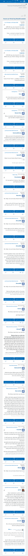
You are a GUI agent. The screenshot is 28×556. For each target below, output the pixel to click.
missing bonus (14, 91)
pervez (19, 490)
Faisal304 (19, 429)
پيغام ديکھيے (8, 529)
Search (20, 7)
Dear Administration (13, 365)
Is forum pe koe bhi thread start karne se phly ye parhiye (11, 518)
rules (23, 35)
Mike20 (19, 467)
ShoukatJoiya (17, 177)
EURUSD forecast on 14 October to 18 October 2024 (11, 50)
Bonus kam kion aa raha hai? (11, 306)
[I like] (23, 42)
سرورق (23, 4)
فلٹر (22, 15)
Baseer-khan (18, 113)
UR (4, 1)
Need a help (15, 174)
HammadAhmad (17, 133)
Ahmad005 (18, 220)
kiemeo (19, 308)
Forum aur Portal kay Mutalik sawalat (14, 19)
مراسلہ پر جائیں (19, 39)
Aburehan (18, 195)
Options (25, 7)
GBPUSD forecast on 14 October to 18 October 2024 (11, 22)
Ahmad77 (18, 329)
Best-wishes (18, 391)
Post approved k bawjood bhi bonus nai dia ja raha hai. (11, 487)
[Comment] (13, 42)
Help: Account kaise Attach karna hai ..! (11, 130)
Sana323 (19, 521)
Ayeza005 (19, 155)
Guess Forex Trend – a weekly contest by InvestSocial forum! (11, 74)
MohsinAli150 (17, 368)
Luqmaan (22, 25)
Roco (20, 94)
